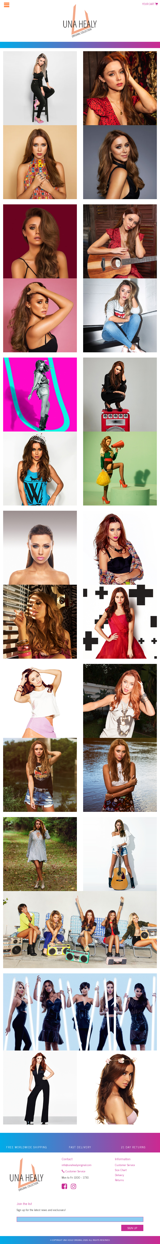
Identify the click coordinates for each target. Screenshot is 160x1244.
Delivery (119, 1174)
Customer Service (75, 1171)
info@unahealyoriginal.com (76, 1164)
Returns (119, 1179)
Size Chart (121, 1169)
